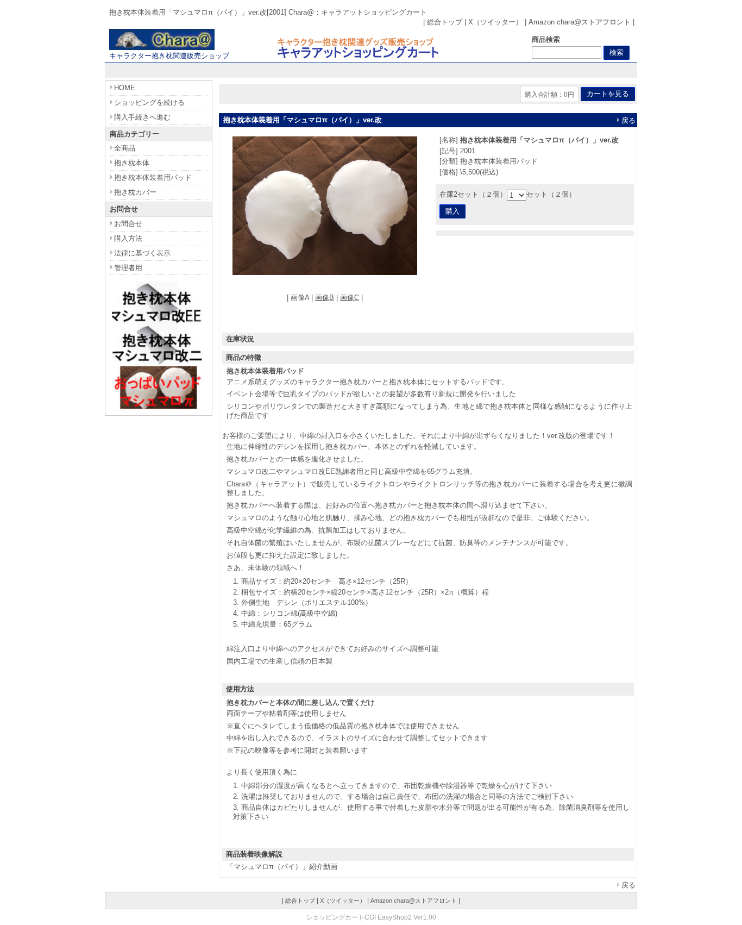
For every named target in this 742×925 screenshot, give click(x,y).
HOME (124, 88)
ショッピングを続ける (149, 102)
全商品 (124, 148)
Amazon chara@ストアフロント (580, 22)
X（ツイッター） (495, 22)
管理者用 (128, 268)
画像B (324, 297)
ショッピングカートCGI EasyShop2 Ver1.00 (371, 917)
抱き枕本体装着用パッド (153, 177)
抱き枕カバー (135, 192)
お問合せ (128, 224)
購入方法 (128, 238)
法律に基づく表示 (142, 253)
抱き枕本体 (131, 163)
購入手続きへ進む (142, 117)
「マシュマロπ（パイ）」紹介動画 (282, 866)
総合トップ (444, 22)
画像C (349, 297)
